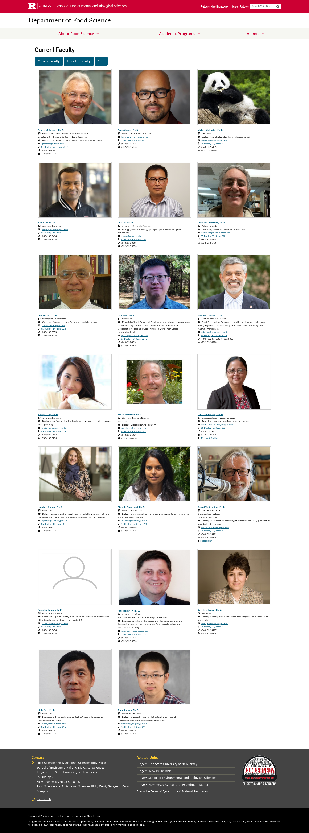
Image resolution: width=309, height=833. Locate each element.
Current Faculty (48, 61)
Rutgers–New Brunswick (214, 6)
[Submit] (278, 6)
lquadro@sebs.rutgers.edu (55, 520)
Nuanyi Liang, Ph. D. (48, 414)
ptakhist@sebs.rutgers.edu (134, 630)
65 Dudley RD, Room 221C (134, 338)
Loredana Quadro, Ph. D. (50, 507)
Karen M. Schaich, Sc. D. (50, 609)
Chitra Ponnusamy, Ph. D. (210, 414)
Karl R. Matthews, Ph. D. (130, 414)
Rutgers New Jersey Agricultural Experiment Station (173, 785)
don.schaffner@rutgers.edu (215, 527)
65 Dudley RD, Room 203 (213, 143)
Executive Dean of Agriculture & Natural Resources (172, 791)
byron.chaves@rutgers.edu (134, 136)
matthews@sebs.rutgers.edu (135, 428)
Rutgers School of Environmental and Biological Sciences (176, 778)
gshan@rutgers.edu (131, 236)
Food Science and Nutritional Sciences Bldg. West (71, 786)
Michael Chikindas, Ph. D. (210, 130)
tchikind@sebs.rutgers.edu (214, 140)
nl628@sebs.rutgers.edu (54, 427)
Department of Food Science (69, 20)
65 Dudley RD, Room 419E (54, 431)
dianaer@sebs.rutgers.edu (134, 520)
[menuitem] (78, 33)
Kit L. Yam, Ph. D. (46, 710)
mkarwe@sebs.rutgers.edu (214, 332)
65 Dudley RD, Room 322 (53, 328)
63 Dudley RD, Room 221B (214, 335)
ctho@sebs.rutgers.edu (53, 325)
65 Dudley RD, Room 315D (54, 626)
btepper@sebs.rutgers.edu (214, 623)
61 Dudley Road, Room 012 (54, 146)
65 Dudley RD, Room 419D (134, 726)
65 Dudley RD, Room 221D (54, 232)
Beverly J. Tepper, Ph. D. (210, 609)
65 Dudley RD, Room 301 (53, 523)
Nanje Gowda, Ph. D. (48, 222)
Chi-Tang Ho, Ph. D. (47, 315)
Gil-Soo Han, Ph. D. (127, 222)
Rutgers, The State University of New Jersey (167, 764)
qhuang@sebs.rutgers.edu (134, 335)
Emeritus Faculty (78, 61)
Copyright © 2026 (38, 816)
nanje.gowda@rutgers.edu (55, 229)
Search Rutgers (240, 6)
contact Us (44, 799)
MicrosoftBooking (209, 437)
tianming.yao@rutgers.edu (134, 723)
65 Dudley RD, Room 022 (213, 236)
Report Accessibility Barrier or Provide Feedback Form (113, 824)
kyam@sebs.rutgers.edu (54, 723)
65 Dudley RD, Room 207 (133, 140)
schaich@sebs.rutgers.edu (55, 623)
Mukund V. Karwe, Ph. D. (210, 315)
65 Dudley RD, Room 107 (213, 530)
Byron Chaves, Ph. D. (128, 130)
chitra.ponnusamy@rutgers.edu (217, 424)
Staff (101, 61)
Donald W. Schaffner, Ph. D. (211, 507)
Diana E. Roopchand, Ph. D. (131, 507)
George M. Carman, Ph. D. (51, 130)
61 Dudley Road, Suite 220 (134, 523)
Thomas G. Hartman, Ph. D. (212, 222)
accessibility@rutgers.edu (47, 824)
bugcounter (206, 540)
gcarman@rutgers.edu (53, 143)
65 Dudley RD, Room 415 (133, 634)
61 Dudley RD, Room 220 (133, 239)
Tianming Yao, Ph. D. (128, 710)
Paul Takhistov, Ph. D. (129, 610)
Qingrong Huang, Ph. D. (130, 315)
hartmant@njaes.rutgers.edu (215, 232)
